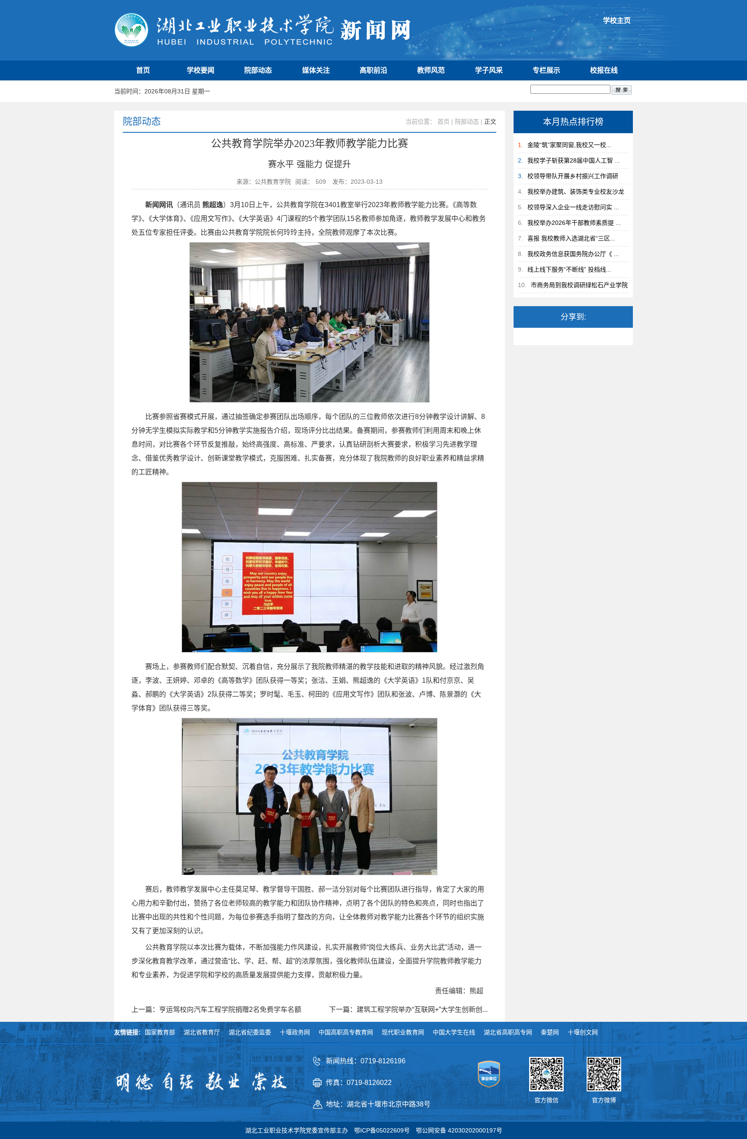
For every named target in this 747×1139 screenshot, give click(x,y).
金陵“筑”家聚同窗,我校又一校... (569, 144)
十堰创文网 (583, 1032)
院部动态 (258, 70)
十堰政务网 (295, 1032)
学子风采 (489, 70)
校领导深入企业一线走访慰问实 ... (573, 207)
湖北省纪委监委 (250, 1032)
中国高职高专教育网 (346, 1032)
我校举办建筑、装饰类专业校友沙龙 (575, 191)
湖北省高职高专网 (508, 1032)
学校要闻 (200, 70)
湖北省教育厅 (202, 1032)
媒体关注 (316, 70)
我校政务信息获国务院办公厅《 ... (573, 253)
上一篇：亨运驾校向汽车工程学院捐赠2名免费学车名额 (216, 1009)
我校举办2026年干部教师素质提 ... (574, 222)
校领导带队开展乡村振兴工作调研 (572, 176)
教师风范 (431, 70)
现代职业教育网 (403, 1032)
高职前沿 (373, 70)
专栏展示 (546, 70)
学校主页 (617, 20)
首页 (143, 70)
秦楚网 (550, 1032)
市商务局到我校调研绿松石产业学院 (579, 285)
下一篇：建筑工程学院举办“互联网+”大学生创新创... (408, 1009)
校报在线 (604, 70)
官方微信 (546, 1100)
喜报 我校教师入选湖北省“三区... (571, 238)
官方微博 (604, 1100)
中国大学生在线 (454, 1032)
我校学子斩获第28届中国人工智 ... (573, 160)
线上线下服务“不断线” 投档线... (569, 269)
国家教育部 (160, 1032)
